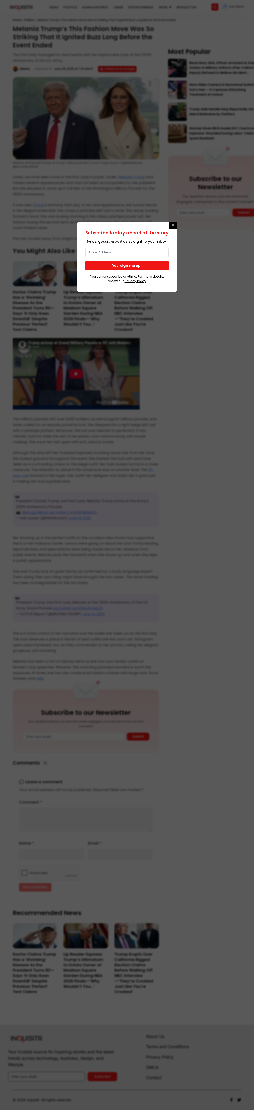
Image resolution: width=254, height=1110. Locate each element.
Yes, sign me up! (127, 265)
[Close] (173, 225)
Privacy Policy (135, 281)
